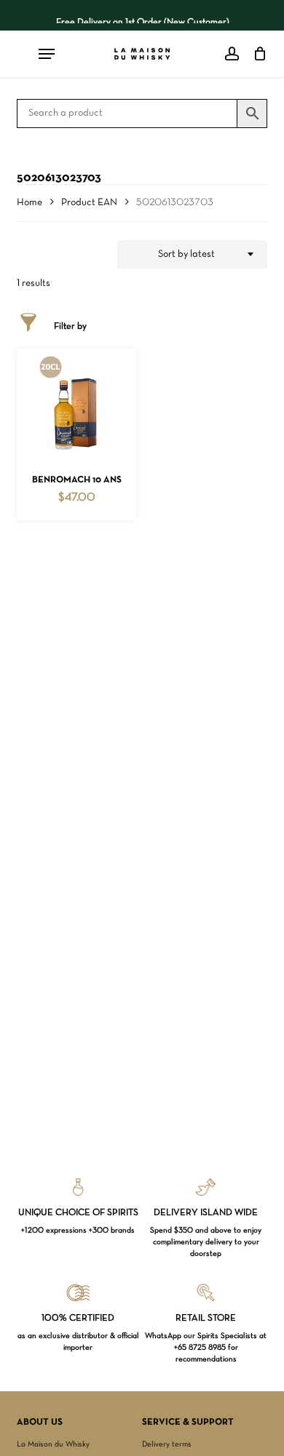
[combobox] (192, 254)
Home (29, 202)
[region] (142, 15)
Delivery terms (167, 1444)
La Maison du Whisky (53, 1444)
